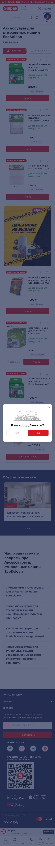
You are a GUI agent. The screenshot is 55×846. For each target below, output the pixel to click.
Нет (17, 433)
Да (38, 433)
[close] (49, 407)
